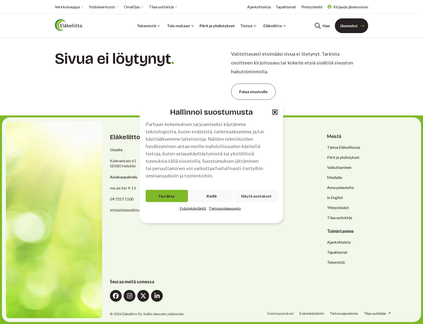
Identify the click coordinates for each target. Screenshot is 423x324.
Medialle (334, 177)
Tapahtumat (286, 6)
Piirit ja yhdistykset (217, 25)
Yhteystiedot (312, 6)
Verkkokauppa (67, 6)
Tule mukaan (178, 25)
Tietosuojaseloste (344, 313)
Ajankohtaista (259, 6)
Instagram (129, 296)
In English (335, 197)
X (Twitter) (143, 296)
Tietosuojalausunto (225, 208)
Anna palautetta (340, 187)
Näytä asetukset (256, 196)
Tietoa (246, 25)
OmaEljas (132, 6)
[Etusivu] (84, 25)
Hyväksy (167, 196)
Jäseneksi (348, 25)
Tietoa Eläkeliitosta (343, 147)
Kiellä (212, 196)
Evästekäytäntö (193, 208)
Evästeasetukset (281, 313)
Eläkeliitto (272, 25)
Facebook (116, 296)
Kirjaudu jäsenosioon (350, 6)
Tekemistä (146, 25)
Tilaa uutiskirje (161, 6)
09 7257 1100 (121, 199)
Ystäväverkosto (102, 6)
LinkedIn (157, 296)
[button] (274, 112)
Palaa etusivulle (253, 91)
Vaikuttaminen (339, 167)
